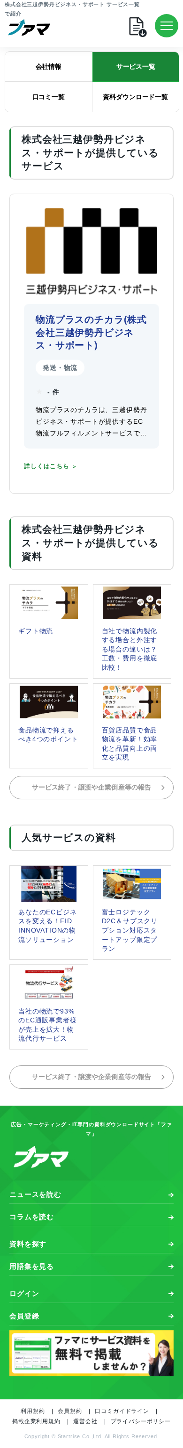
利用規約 (33, 1411)
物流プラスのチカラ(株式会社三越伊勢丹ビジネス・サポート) (91, 332)
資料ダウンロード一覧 (135, 97)
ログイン (24, 1293)
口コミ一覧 (48, 97)
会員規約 (70, 1411)
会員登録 (24, 1316)
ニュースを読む (35, 1194)
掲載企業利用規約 (36, 1421)
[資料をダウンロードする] (145, 25)
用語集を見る (31, 1266)
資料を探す (27, 1244)
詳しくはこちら (46, 466)
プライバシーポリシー (141, 1421)
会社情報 (48, 66)
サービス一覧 (135, 66)
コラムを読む (31, 1217)
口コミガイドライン (122, 1411)
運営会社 (85, 1421)
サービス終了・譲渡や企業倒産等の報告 (91, 787)
